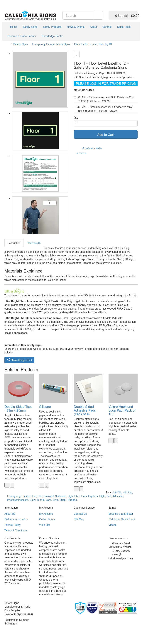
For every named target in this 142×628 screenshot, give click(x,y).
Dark (48, 500)
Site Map (79, 519)
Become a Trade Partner (21, 36)
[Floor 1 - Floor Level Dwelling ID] (40, 79)
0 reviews (88, 148)
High (70, 496)
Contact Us (80, 513)
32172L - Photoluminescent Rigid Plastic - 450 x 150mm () (105, 99)
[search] (98, 15)
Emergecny (13, 496)
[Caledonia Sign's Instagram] (118, 562)
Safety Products (52, 27)
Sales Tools (124, 27)
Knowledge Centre (52, 36)
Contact (106, 27)
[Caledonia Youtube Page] (5, 2)
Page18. (73, 500)
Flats (84, 496)
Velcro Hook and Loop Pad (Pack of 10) (122, 410)
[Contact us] (126, 2)
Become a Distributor (121, 513)
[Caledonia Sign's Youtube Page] (115, 562)
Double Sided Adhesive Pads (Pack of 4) (85, 410)
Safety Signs (30, 27)
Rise (77, 496)
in (38, 500)
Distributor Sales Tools (122, 519)
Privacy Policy (12, 525)
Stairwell (49, 496)
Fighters (93, 496)
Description (14, 243)
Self (109, 496)
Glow (32, 500)
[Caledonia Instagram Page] (14, 2)
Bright (63, 500)
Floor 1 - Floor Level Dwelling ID (93, 44)
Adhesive (118, 496)
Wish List (44, 525)
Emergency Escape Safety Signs (51, 44)
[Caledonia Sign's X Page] (112, 562)
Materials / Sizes (84, 90)
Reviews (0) (34, 243)
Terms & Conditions (15, 530)
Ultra (55, 500)
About (93, 27)
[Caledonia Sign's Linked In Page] (121, 562)
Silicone (45, 406)
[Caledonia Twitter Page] (11, 2)
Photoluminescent (17, 500)
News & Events (75, 27)
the (42, 500)
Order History (47, 519)
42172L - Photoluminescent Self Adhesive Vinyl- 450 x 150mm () (105, 108)
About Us (9, 513)
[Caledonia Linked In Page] (8, 2)
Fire (40, 496)
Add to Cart (105, 134)
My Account (46, 513)
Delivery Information (16, 519)
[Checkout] (136, 2)
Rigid (102, 496)
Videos (112, 525)
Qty (76, 117)
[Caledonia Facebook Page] (17, 2)
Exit (34, 496)
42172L (127, 492)
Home (13, 27)
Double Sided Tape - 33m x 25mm (18, 408)
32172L (117, 492)
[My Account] (131, 2)
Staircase (60, 496)
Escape (26, 496)
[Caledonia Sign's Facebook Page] (110, 562)
